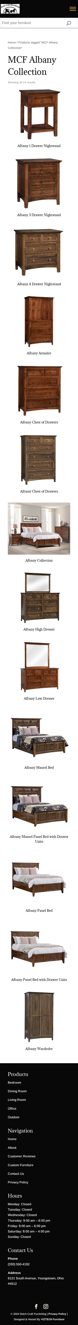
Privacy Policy (18, 1182)
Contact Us (16, 1173)
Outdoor (14, 1117)
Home (12, 42)
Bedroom (14, 1082)
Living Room (17, 1099)
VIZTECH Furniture (52, 1319)
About (12, 1147)
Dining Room (17, 1091)
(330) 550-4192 (19, 1264)
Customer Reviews (21, 1156)
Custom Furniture (20, 1165)
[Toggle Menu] (73, 9)
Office (12, 1108)
